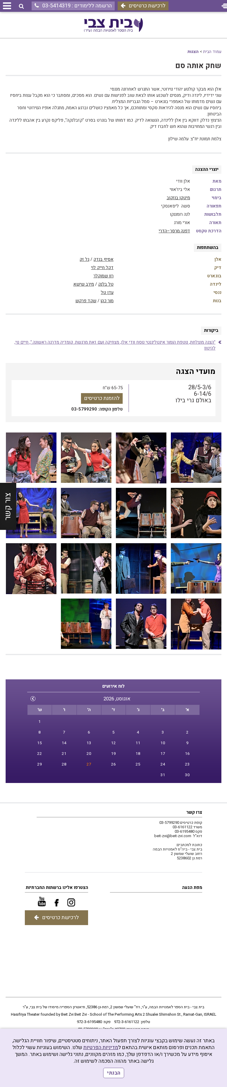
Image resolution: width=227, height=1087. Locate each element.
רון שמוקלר (103, 276)
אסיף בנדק (103, 259)
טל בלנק (106, 284)
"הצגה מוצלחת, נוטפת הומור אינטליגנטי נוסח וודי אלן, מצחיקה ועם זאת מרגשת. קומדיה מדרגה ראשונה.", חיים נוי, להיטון (114, 345)
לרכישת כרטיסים (147, 6)
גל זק (84, 259)
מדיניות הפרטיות (100, 1047)
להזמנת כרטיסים (102, 398)
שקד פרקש (85, 301)
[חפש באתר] (21, 6)
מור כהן (107, 301)
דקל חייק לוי (102, 267)
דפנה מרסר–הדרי (174, 231)
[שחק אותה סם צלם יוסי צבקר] (196, 457)
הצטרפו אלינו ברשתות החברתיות (57, 887)
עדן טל (107, 292)
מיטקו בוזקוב (178, 197)
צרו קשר (194, 812)
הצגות (193, 52)
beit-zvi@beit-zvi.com (172, 836)
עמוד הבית (212, 52)
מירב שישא (83, 284)
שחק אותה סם (198, 65)
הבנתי (113, 1073)
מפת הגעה (192, 887)
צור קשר (8, 506)
